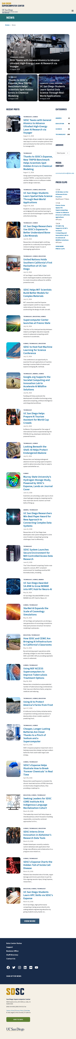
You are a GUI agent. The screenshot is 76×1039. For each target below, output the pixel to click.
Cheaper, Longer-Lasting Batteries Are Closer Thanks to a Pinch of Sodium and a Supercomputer (36, 735)
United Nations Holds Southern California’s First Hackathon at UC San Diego (37, 264)
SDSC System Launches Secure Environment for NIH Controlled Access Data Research (38, 554)
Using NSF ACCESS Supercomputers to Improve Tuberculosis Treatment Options (35, 673)
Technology (63, 134)
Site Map (27, 1011)
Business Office (12, 951)
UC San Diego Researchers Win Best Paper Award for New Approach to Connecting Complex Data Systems (37, 520)
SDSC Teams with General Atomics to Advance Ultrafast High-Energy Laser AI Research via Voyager (37, 126)
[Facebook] (9, 969)
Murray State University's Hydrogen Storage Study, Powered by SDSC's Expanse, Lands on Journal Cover (38, 483)
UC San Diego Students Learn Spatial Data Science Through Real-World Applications (37, 197)
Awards (63, 118)
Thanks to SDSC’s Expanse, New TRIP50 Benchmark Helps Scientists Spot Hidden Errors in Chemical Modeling (38, 163)
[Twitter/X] (14, 969)
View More (29, 921)
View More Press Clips (60, 247)
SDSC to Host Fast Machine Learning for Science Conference (37, 350)
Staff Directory (12, 955)
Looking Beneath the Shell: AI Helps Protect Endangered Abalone (35, 450)
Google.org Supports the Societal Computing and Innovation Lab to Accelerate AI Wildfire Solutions (36, 383)
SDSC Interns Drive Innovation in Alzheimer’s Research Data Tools (37, 835)
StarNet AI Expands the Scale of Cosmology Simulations (35, 611)
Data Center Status (14, 943)
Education (63, 124)
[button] (68, 1034)
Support (9, 947)
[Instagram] (20, 969)
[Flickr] (31, 969)
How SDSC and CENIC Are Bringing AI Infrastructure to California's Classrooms (37, 642)
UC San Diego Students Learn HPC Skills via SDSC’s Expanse (38, 895)
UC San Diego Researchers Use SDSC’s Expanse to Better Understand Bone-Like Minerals (37, 231)
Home (7, 25)
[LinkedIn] (26, 969)
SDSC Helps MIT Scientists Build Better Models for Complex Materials (37, 293)
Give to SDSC (18, 1019)
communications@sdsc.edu (65, 173)
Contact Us (10, 958)
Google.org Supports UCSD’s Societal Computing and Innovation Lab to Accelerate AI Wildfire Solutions (62, 233)
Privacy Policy (19, 1011)
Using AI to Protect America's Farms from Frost (38, 703)
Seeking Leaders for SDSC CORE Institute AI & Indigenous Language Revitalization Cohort (37, 803)
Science (63, 129)
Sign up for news (13, 976)
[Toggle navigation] (72, 11)
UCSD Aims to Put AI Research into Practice (62, 194)
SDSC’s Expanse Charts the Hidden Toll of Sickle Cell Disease (37, 865)
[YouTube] (37, 969)
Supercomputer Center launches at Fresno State (36, 321)
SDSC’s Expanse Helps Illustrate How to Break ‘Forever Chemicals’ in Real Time (38, 769)
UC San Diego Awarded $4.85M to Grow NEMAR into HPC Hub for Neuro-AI (37, 586)
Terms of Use (10, 1011)
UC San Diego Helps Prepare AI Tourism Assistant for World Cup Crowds (36, 418)
